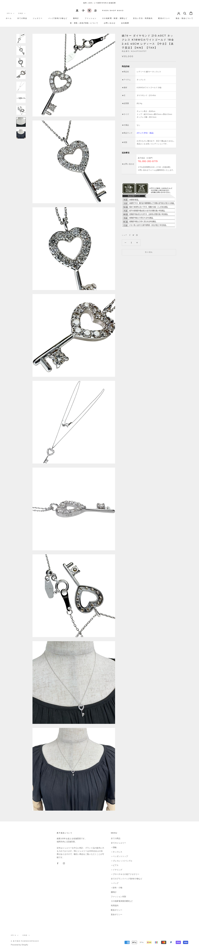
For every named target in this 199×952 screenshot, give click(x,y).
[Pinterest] (137, 235)
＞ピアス (114, 865)
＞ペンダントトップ (119, 856)
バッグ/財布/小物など (57, 18)
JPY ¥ (9, 13)
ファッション (90, 18)
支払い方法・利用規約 (143, 18)
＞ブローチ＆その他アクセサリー (125, 874)
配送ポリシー (164, 18)
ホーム (9, 18)
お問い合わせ (109, 23)
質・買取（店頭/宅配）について (84, 23)
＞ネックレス (116, 852)
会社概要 (125, 23)
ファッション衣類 (118, 896)
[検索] (184, 13)
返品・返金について (184, 18)
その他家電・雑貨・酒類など (114, 18)
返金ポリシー (116, 914)
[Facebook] (130, 235)
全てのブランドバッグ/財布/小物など (126, 878)
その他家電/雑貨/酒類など (122, 901)
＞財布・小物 (116, 887)
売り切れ (149, 252)
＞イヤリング (116, 869)
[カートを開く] (191, 13)
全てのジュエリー (118, 843)
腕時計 (76, 18)
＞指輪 (114, 847)
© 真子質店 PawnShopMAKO (25, 941)
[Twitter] (133, 235)
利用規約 (114, 905)
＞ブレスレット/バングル (121, 861)
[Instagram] (64, 863)
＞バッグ (114, 883)
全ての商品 (22, 18)
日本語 (20, 13)
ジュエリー (38, 18)
